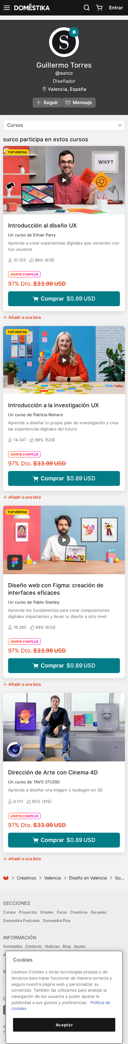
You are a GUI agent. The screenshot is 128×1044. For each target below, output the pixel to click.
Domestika (12, 946)
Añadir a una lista (24, 317)
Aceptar (64, 1024)
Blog (67, 946)
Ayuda (79, 946)
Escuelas (98, 912)
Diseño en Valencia (88, 877)
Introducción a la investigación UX (53, 405)
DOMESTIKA (31, 7)
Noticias (52, 946)
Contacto (33, 946)
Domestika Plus (56, 920)
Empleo (46, 912)
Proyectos (28, 912)
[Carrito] (99, 7)
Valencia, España (67, 89)
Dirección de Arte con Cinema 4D (53, 772)
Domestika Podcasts (21, 920)
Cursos (9, 912)
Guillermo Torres (64, 65)
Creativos (26, 877)
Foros (62, 912)
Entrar (116, 8)
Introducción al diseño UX (42, 225)
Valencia (52, 877)
